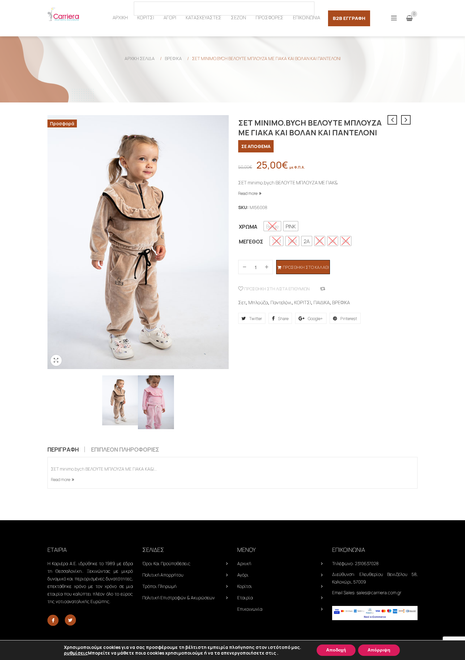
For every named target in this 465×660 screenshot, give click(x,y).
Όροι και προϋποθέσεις (166, 563)
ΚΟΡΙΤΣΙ (302, 302)
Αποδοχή (336, 650)
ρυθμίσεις (76, 653)
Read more (247, 193)
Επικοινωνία (249, 609)
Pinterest (348, 318)
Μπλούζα (258, 302)
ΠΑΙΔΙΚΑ (321, 302)
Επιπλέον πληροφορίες (125, 449)
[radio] (272, 226)
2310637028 (367, 563)
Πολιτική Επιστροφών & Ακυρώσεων (178, 598)
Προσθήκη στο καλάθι (306, 267)
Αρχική (244, 563)
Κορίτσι (244, 586)
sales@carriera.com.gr (378, 592)
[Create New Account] (414, 8)
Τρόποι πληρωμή (159, 586)
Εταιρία (245, 598)
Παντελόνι (281, 302)
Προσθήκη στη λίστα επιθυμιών (276, 289)
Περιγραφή (63, 449)
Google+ (315, 318)
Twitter (255, 318)
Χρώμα (248, 226)
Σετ (242, 302)
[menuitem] (120, 17)
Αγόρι (243, 575)
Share (282, 318)
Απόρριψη (379, 650)
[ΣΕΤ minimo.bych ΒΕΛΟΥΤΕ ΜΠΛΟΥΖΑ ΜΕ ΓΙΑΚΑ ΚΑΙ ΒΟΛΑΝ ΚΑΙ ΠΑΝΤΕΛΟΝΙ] (120, 400)
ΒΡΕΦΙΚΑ (173, 58)
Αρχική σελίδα (140, 58)
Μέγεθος (251, 241)
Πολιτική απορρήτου (162, 575)
